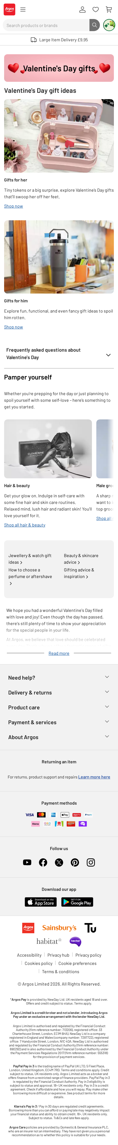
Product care (24, 707)
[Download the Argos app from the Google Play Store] (77, 901)
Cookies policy (38, 963)
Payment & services (32, 722)
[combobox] (46, 25)
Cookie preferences (77, 963)
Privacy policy (88, 954)
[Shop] (22, 9)
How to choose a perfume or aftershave (30, 573)
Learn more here (94, 776)
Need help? (21, 677)
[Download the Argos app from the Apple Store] (41, 901)
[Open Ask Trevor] (109, 25)
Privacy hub (58, 954)
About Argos (23, 737)
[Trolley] (108, 9)
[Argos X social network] (59, 862)
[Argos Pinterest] (75, 862)
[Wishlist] (95, 9)
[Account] (82, 9)
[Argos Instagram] (90, 862)
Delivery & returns (30, 692)
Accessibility (29, 954)
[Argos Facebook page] (43, 862)
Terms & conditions (60, 971)
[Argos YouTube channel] (27, 862)
